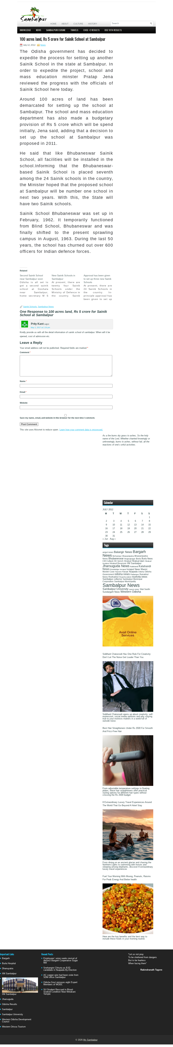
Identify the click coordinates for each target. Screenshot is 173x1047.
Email (23, 392)
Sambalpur (7, 1009)
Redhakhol (113, 577)
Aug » (113, 539)
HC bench (118, 561)
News (38, 30)
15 (149, 524)
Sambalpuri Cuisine (55, 30)
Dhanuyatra (7, 968)
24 (114, 532)
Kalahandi (134, 566)
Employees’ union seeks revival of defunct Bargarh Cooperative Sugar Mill (60, 960)
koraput (123, 569)
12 (128, 524)
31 (114, 536)
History (92, 24)
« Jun (105, 539)
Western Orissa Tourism (14, 1026)
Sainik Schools (30, 307)
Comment (25, 352)
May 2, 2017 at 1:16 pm (40, 327)
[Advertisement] (113, 11)
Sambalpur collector (112, 579)
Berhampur (117, 556)
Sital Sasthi (145, 589)
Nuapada (133, 571)
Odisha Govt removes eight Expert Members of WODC (60, 983)
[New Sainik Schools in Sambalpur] (68, 285)
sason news (134, 589)
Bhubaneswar (116, 558)
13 (135, 524)
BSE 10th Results (113, 30)
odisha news (122, 574)
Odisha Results (9, 1004)
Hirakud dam (138, 561)
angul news (108, 552)
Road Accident (125, 577)
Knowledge (25, 30)
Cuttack (109, 561)
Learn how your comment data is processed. (81, 429)
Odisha (141, 572)
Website (24, 403)
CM (104, 561)
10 (114, 524)
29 (149, 532)
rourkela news (139, 576)
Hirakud (127, 561)
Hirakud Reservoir (118, 563)
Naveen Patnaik (121, 572)
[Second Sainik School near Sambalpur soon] (36, 285)
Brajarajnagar (129, 559)
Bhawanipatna (128, 556)
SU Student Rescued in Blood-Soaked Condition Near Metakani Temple (59, 991)
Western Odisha (130, 591)
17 (114, 528)
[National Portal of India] (128, 645)
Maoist (144, 569)
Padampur (134, 574)
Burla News (147, 558)
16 (106, 528)
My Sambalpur (90, 1040)
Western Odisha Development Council (16, 1020)
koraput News (133, 569)
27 (135, 532)
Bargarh (6, 958)
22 (149, 528)
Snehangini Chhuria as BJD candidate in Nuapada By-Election (60, 968)
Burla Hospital (9, 963)
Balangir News (123, 552)
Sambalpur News (46, 307)
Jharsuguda (7, 999)
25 (121, 532)
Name (23, 381)
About (64, 24)
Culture (78, 24)
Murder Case (109, 572)
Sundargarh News (111, 592)
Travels (74, 30)
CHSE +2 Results (91, 30)
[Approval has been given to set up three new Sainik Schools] (100, 287)
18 (121, 528)
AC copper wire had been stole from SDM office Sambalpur (60, 976)
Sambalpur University (115, 589)
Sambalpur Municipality (125, 581)
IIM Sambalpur (134, 563)
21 (142, 528)
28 (142, 532)
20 (135, 528)
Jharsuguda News (116, 566)
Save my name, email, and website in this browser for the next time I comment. (57, 418)
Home (53, 24)
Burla (138, 559)
